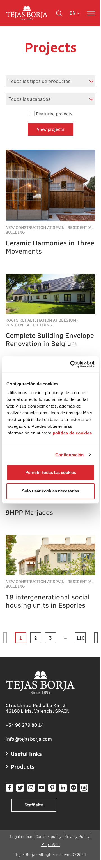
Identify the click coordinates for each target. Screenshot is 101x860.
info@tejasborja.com (29, 739)
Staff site (33, 805)
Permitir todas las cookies (50, 472)
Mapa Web (50, 844)
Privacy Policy (77, 836)
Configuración (69, 454)
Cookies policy (48, 836)
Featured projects (54, 114)
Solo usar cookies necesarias (50, 491)
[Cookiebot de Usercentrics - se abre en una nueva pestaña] (71, 364)
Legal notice (21, 836)
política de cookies (72, 433)
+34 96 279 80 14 (25, 725)
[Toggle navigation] (91, 13)
